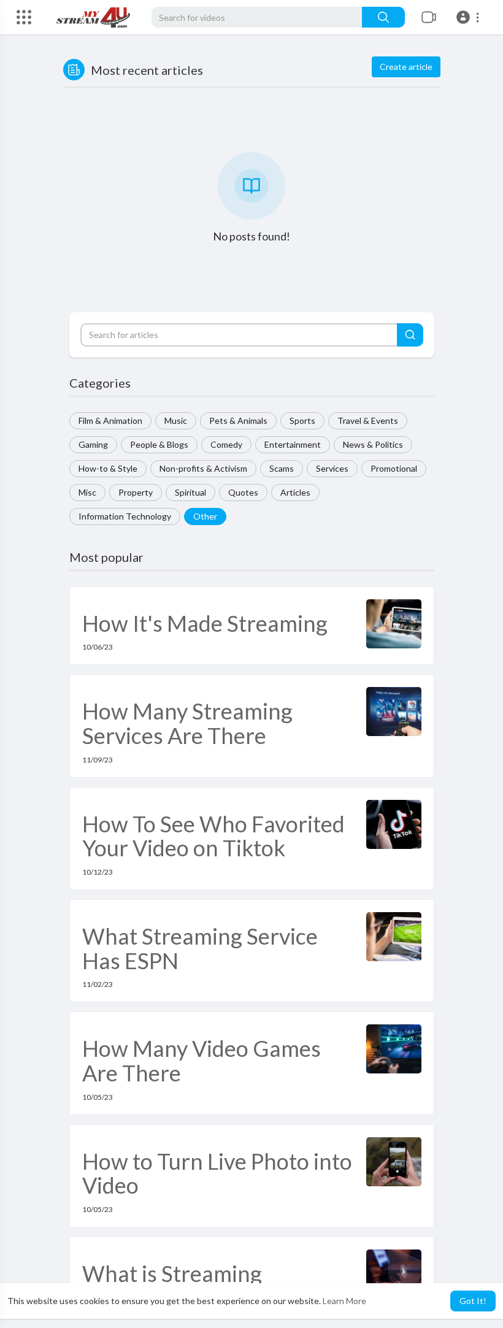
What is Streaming (172, 1273)
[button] (469, 17)
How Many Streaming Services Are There (187, 723)
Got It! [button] (472, 1300)
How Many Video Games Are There (201, 1060)
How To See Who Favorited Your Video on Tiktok (213, 836)
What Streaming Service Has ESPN (200, 948)
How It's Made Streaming (205, 623)
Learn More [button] (344, 1300)
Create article (406, 66)
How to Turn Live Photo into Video (217, 1173)
